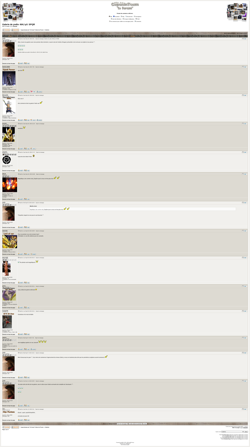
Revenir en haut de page (8, 63)
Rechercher (130, 16)
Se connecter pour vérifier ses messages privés (122, 21)
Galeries (47, 30)
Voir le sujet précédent (229, 33)
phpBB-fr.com (127, 443)
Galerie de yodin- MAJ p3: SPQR (18, 24)
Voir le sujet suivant (242, 33)
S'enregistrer (138, 16)
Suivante (15, 26)
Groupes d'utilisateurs (129, 19)
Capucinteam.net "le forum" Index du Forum (32, 30)
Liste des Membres (116, 19)
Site (111, 16)
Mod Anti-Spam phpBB (125, 444)
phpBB (122, 442)
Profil (138, 19)
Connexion (138, 21)
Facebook (117, 16)
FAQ (123, 16)
